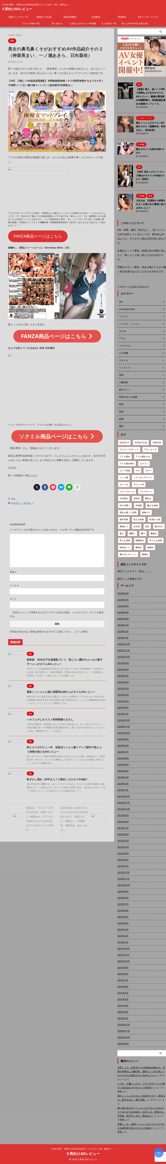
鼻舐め (145, 554)
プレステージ (146, 491)
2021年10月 (123, 961)
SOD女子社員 (140, 442)
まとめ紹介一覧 (108, 23)
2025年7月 (123, 675)
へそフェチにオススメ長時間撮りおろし (50, 719)
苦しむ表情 (125, 540)
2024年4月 (123, 770)
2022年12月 (123, 872)
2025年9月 (123, 663)
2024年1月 (123, 790)
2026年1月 (123, 637)
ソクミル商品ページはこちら (53, 436)
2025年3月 (123, 701)
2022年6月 (123, 910)
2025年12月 (123, 644)
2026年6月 (123, 606)
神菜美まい (17, 503)
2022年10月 (123, 885)
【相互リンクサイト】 (18, 17)
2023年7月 (123, 828)
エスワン (144, 463)
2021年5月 (123, 992)
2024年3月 (123, 777)
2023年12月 (123, 796)
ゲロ (138, 470)
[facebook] (45, 487)
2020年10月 (123, 1037)
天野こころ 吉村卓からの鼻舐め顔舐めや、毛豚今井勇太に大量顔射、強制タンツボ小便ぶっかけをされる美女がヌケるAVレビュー (141, 1071)
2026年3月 (123, 625)
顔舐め (150, 547)
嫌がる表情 (152, 505)
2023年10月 (123, 809)
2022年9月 (123, 891)
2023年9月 (123, 815)
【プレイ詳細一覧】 (31, 23)
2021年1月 (122, 1018)
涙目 (147, 526)
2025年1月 (123, 713)
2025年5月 (123, 688)
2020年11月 (123, 1031)
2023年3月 (123, 853)
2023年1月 (123, 866)
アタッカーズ (150, 449)
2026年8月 (123, 593)
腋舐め (153, 533)
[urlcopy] (77, 487)
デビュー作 (138, 484)
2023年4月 (123, 847)
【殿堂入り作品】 (44, 17)
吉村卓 (136, 498)
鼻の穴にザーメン (128, 554)
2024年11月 (123, 726)
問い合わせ (57, 23)
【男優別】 (122, 17)
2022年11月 (123, 878)
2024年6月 (123, 758)
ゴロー (148, 470)
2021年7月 (122, 980)
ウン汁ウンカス (62, 455)
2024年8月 (123, 745)
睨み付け (159, 526)
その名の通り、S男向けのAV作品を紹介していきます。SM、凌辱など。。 (83, 1149)
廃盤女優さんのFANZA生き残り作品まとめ (135, 23)
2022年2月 (123, 935)
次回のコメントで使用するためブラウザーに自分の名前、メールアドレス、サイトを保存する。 (56, 614)
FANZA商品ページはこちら (38, 236)
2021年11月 (123, 954)
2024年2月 (123, 783)
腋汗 (143, 533)
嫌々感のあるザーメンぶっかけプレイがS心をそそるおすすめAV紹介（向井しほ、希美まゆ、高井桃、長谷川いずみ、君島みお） (141, 1112)
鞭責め (139, 547)
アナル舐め (125, 456)
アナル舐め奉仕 (127, 463)
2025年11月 (123, 650)
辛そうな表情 (155, 540)
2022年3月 (123, 929)
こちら (33, 475)
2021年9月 (123, 967)
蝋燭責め (140, 540)
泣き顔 (136, 526)
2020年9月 (123, 1043)
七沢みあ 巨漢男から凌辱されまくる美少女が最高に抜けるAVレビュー (151, 204)
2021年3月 (123, 1005)
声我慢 (139, 505)
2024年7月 (123, 751)
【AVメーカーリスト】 (148, 17)
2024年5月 (123, 764)
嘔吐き (148, 498)
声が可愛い (125, 505)
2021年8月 (123, 973)
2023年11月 (123, 802)
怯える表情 (138, 519)
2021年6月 (123, 986)
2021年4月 (123, 999)
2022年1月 (122, 942)
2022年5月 (123, 916)
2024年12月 (123, 720)
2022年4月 (123, 923)
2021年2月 (122, 1011)
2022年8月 (123, 897)
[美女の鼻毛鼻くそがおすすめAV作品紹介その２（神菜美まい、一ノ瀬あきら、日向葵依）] (61, 487)
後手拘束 (124, 519)
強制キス (146, 512)
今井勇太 (124, 498)
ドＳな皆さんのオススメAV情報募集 (83, 23)
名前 (13, 571)
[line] (69, 487)
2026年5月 (123, 612)
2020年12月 (123, 1024)
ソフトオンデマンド (142, 477)
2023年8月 (123, 821)
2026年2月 (123, 631)
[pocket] (53, 487)
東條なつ (124, 526)
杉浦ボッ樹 (154, 519)
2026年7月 (123, 599)
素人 (122, 533)
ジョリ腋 (81, 455)
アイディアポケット (129, 449)
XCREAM (157, 442)
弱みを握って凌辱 (128, 512)
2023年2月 (123, 859)
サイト (13, 598)
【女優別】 (96, 17)
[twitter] (37, 487)
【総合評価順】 (70, 17)
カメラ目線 (125, 470)
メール (14, 585)
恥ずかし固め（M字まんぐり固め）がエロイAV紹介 (57, 779)
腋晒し (132, 533)
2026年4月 (123, 618)
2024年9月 (123, 739)
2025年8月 (123, 669)
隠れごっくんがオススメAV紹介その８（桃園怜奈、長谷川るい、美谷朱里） (151, 126)
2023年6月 (123, 834)
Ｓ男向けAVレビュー (17, 9)
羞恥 (13, 498)
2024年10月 (123, 732)
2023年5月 (123, 840)
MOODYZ (124, 442)
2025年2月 (123, 707)
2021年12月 (123, 948)
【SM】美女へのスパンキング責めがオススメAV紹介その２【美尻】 (150, 175)
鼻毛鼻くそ (28, 503)
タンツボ (124, 484)
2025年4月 (123, 694)
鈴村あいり (125, 547)
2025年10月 (123, 656)
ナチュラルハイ (127, 491)
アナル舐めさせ (143, 456)
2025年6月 (123, 682)
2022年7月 (123, 904)
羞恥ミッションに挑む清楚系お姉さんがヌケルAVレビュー (61, 691)
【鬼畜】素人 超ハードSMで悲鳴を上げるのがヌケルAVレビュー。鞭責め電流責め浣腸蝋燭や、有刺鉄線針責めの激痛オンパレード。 (151, 96)
